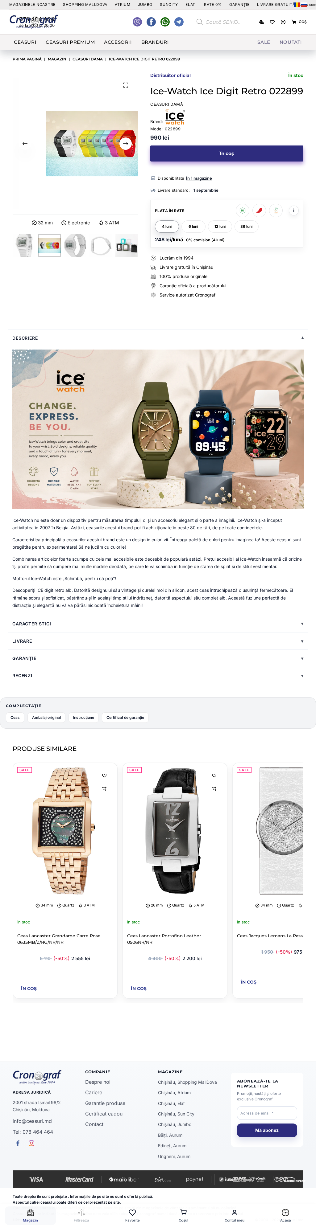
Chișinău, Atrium (174, 1092)
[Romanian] (297, 4)
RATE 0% (213, 4)
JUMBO (145, 4)
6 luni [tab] (193, 226)
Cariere (93, 1092)
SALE (263, 42)
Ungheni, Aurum (174, 1156)
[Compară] (261, 22)
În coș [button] (29, 988)
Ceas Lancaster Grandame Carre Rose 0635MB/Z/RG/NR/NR (59, 939)
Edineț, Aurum (172, 1145)
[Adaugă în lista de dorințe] (104, 775)
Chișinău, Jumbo (174, 1124)
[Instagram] (179, 22)
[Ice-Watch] (175, 117)
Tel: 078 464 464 (33, 1132)
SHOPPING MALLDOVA (85, 4)
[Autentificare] (283, 22)
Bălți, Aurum (170, 1135)
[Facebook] (165, 22)
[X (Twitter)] (137, 22)
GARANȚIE (239, 4)
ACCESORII (118, 42)
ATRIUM (122, 4)
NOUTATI (291, 42)
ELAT (190, 4)
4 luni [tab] (167, 226)
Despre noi (97, 1082)
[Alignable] (151, 22)
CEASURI (25, 42)
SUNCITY (169, 4)
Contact (94, 1124)
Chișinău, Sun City (176, 1113)
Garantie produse (105, 1103)
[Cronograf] (49, 1077)
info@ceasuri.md (32, 1121)
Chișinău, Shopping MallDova (187, 1082)
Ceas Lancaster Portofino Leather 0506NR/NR (164, 939)
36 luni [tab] (246, 226)
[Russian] (304, 4)
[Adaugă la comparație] (104, 789)
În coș (227, 153)
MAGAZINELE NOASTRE (32, 4)
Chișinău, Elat (171, 1103)
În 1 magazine (199, 178)
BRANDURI (155, 42)
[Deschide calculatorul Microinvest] (242, 210)
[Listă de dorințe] (272, 22)
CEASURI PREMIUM (70, 42)
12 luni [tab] (220, 226)
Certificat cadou (104, 1114)
